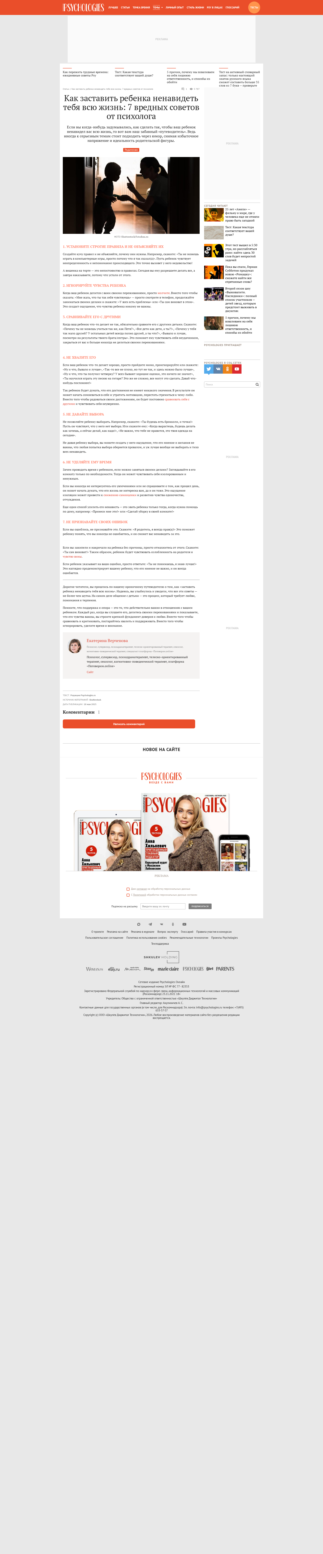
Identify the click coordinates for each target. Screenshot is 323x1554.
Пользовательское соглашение (104, 937)
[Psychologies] (83, 7)
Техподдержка (160, 943)
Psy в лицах (215, 7)
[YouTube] (184, 924)
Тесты (254, 7)
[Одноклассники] (173, 924)
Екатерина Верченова (107, 640)
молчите (164, 293)
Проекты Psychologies (224, 937)
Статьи (125, 7)
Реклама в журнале (142, 931)
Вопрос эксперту (167, 931)
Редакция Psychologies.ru (83, 695)
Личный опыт (175, 7)
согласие (142, 888)
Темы (156, 7)
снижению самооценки (120, 495)
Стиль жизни (195, 7)
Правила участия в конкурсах (214, 931)
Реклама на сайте (117, 931)
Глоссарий (232, 7)
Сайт (90, 672)
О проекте (97, 931)
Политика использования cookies (146, 937)
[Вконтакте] (161, 924)
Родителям (131, 150)
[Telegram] (150, 924)
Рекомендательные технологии (189, 937)
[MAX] (138, 924)
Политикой (139, 894)
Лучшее (113, 7)
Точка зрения (141, 7)
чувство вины (72, 556)
